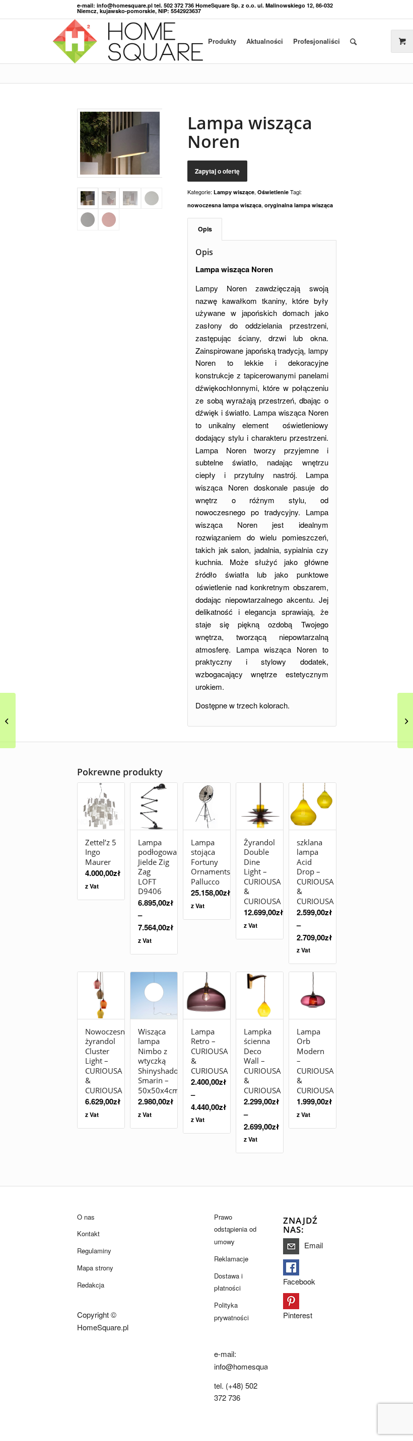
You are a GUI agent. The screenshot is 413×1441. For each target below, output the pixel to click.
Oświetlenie (273, 192)
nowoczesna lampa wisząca (224, 205)
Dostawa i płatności (228, 1282)
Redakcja (90, 1285)
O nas (86, 1217)
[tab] (204, 229)
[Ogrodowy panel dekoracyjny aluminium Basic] (405, 720)
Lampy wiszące (234, 192)
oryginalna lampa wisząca (298, 205)
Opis (205, 228)
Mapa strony (95, 1267)
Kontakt (88, 1233)
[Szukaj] (353, 41)
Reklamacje (231, 1258)
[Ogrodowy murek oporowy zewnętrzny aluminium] (8, 720)
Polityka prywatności (231, 1311)
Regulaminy (94, 1250)
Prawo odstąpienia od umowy (235, 1229)
